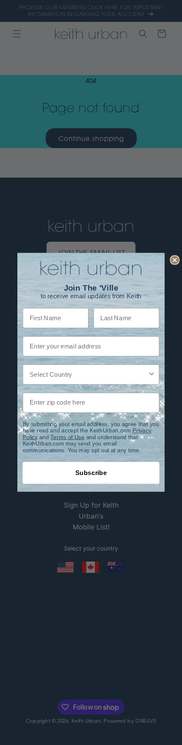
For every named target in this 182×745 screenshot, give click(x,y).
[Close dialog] (175, 260)
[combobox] (89, 375)
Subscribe (91, 473)
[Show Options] (152, 375)
